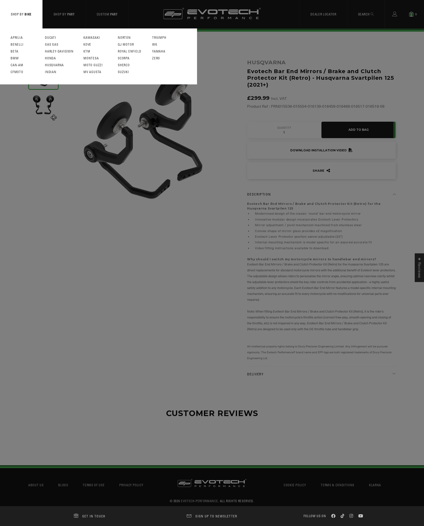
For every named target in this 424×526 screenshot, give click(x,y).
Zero (156, 58)
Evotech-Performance (199, 501)
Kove (87, 44)
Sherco (124, 65)
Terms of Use (94, 485)
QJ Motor (126, 44)
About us (35, 485)
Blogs (63, 485)
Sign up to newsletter (216, 516)
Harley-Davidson (59, 51)
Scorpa (124, 58)
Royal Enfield (129, 51)
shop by (21, 14)
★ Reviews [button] (419, 267)
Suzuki (123, 72)
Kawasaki (91, 37)
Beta (14, 51)
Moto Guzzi (93, 65)
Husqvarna (54, 65)
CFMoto (17, 72)
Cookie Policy (295, 485)
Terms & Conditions (337, 485)
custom (107, 14)
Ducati (50, 37)
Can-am (17, 65)
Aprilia (17, 37)
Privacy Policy (131, 485)
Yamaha (158, 51)
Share (319, 170)
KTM (86, 51)
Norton (124, 37)
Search (364, 14)
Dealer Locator (323, 14)
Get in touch (94, 516)
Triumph (159, 37)
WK (154, 44)
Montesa (91, 58)
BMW (15, 58)
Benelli (17, 44)
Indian (50, 72)
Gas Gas (51, 44)
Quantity (284, 128)
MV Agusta (92, 72)
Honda (50, 58)
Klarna (375, 485)
